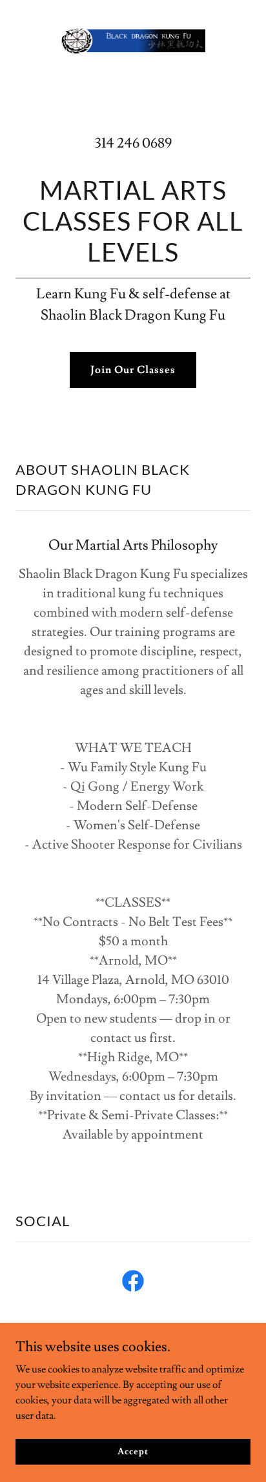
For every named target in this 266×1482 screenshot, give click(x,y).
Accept (133, 1451)
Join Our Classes (133, 369)
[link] (133, 40)
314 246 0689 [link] (133, 143)
